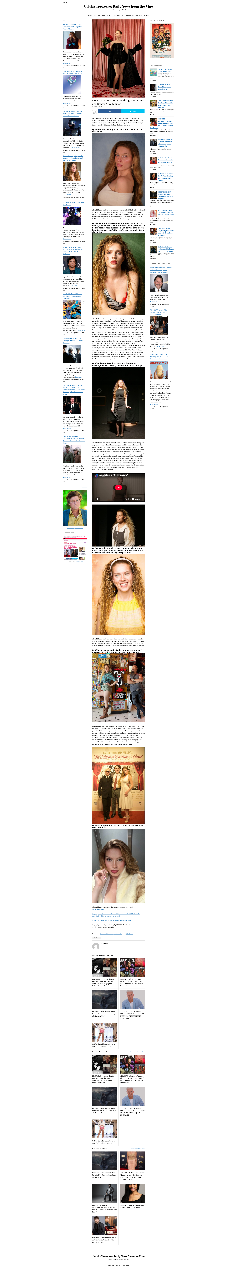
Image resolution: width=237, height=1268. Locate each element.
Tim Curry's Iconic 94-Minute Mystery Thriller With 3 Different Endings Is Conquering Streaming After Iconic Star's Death (74, 389)
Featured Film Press (106, 934)
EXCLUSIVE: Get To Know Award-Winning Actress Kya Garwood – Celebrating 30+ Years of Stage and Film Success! (132, 1176)
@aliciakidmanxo (98, 909)
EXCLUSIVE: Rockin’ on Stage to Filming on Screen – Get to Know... (166, 249)
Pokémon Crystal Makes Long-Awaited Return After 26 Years (73, 72)
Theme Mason (171, 413)
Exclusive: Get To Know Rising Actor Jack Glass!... (164, 87)
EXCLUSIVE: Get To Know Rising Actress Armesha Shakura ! (132, 1206)
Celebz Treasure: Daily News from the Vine (118, 6)
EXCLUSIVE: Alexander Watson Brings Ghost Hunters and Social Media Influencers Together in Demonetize (132, 982)
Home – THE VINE (94, 15)
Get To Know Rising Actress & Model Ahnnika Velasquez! (103, 1045)
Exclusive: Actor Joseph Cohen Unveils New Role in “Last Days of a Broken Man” (104, 1013)
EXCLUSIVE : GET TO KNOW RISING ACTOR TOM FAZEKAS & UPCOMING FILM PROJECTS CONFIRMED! (132, 1014)
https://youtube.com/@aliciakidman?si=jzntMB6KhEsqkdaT (112, 920)
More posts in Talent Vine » (138, 1148)
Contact (146, 15)
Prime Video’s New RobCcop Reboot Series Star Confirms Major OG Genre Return (72, 113)
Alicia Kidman (96, 937)
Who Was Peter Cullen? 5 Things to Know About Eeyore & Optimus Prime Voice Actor (161, 270)
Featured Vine (118, 934)
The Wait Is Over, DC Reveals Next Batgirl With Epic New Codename (72, 296)
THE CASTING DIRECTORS (133, 15)
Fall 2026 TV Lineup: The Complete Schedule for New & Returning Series (160, 312)
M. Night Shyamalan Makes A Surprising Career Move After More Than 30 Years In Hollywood (73, 250)
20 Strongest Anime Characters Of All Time (73, 204)
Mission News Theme (112, 1265)
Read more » (67, 63)
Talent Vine (129, 934)
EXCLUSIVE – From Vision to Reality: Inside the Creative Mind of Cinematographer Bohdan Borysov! (103, 982)
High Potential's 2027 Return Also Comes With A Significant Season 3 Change (73, 26)
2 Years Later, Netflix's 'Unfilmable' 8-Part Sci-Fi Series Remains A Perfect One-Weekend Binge (74, 439)
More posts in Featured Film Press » (136, 955)
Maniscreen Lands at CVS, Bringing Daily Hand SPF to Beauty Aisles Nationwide (159, 356)
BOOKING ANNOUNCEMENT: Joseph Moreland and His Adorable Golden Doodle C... (161, 123)
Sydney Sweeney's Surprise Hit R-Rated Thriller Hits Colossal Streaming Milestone (73, 158)
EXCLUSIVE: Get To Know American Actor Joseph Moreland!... (165, 160)
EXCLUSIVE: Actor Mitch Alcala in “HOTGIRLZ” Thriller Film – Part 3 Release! (104, 1239)
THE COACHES (106, 15)
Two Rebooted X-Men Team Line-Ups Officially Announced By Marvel (73, 340)
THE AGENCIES (118, 15)
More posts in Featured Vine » (137, 1051)
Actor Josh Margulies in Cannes (75, 528)
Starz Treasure (79, 561)
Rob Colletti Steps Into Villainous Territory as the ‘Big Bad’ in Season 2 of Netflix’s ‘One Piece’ (104, 1208)
